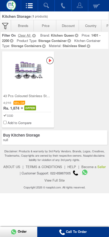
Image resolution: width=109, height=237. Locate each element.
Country (91, 25)
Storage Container (52, 40)
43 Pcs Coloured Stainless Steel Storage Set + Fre (40, 95)
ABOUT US (11, 166)
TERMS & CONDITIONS (44, 166)
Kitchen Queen (62, 35)
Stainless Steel (74, 45)
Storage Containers (26, 45)
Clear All (24, 35)
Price (45, 25)
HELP (71, 166)
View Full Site (54, 180)
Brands (23, 25)
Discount (68, 25)
